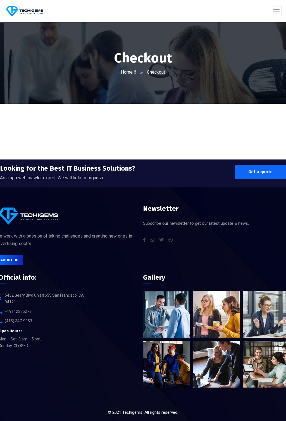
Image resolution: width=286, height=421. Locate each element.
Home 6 (128, 72)
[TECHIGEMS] (24, 11)
